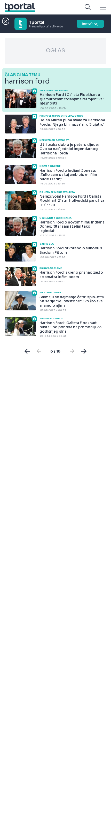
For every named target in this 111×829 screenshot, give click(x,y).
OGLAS (55, 50)
